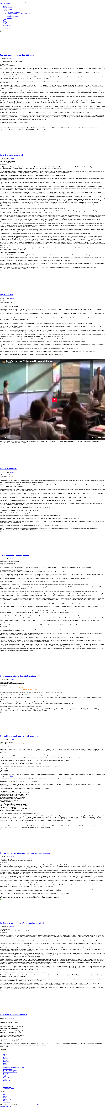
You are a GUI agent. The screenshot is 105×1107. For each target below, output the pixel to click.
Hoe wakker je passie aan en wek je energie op (19, 736)
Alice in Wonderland (8, 469)
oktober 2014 (6, 1102)
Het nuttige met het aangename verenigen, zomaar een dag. (25, 853)
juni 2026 (5, 1094)
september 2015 (7, 1099)
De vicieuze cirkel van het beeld (13, 1015)
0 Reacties (11, 58)
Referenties (6, 1073)
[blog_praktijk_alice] (29, 51)
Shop (4, 1075)
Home (4, 1063)
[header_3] (29, 552)
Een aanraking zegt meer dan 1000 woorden (18, 55)
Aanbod (5, 1053)
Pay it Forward (6, 295)
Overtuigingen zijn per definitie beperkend (18, 676)
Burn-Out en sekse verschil (11, 155)
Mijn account (6, 1066)
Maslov (11, 776)
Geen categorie (7, 1087)
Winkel (5, 1079)
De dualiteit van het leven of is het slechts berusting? (22, 923)
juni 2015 (5, 1100)
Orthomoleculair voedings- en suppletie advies (15, 1067)
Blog (4, 1057)
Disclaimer (6, 1061)
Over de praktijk (7, 1069)
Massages (5, 1064)
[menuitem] (54, 6)
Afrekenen (6, 1054)
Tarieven (5, 1076)
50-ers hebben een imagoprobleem (14, 555)
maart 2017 (6, 1097)
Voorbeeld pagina (7, 1077)
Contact (5, 1060)
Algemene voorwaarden (9, 1055)
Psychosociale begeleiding (10, 1070)
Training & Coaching (8, 1088)
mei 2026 (5, 1096)
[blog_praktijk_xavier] (29, 291)
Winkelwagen (6, 1080)
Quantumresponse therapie (10, 1072)
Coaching (5, 1058)
